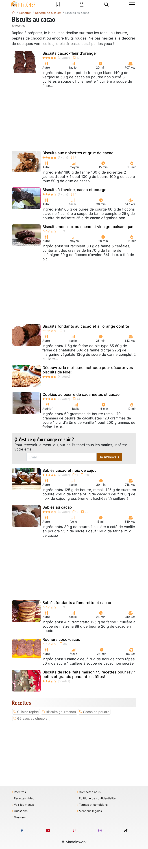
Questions (20, 811)
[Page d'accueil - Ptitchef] (13, 13)
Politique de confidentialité (97, 798)
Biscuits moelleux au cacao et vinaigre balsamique (87, 226)
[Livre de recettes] (58, 4)
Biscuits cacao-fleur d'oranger (69, 53)
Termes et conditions (93, 804)
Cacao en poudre (96, 712)
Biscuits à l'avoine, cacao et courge (74, 189)
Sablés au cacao (57, 507)
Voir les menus (24, 804)
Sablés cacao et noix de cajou (69, 470)
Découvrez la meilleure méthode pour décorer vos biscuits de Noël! (87, 369)
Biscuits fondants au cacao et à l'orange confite (85, 326)
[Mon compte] (81, 4)
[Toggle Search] (106, 4)
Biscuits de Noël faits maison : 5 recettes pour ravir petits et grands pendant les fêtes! (88, 674)
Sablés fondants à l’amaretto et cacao (76, 602)
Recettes (20, 792)
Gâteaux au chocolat (33, 718)
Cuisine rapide (28, 712)
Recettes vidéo (24, 798)
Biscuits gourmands (61, 712)
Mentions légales (90, 811)
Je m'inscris (109, 457)
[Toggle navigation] (132, 4)
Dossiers (20, 817)
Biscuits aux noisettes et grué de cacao (78, 153)
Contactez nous (90, 792)
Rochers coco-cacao (61, 639)
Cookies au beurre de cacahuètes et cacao (81, 394)
